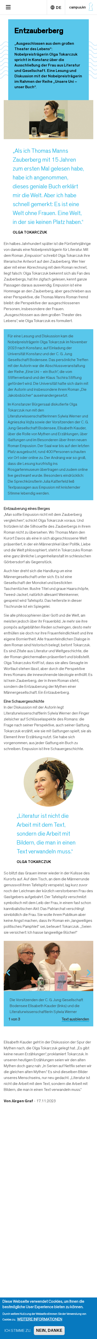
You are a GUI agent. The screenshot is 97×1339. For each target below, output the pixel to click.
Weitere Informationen (39, 1319)
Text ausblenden (75, 1019)
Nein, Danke (49, 1330)
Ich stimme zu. (17, 1331)
